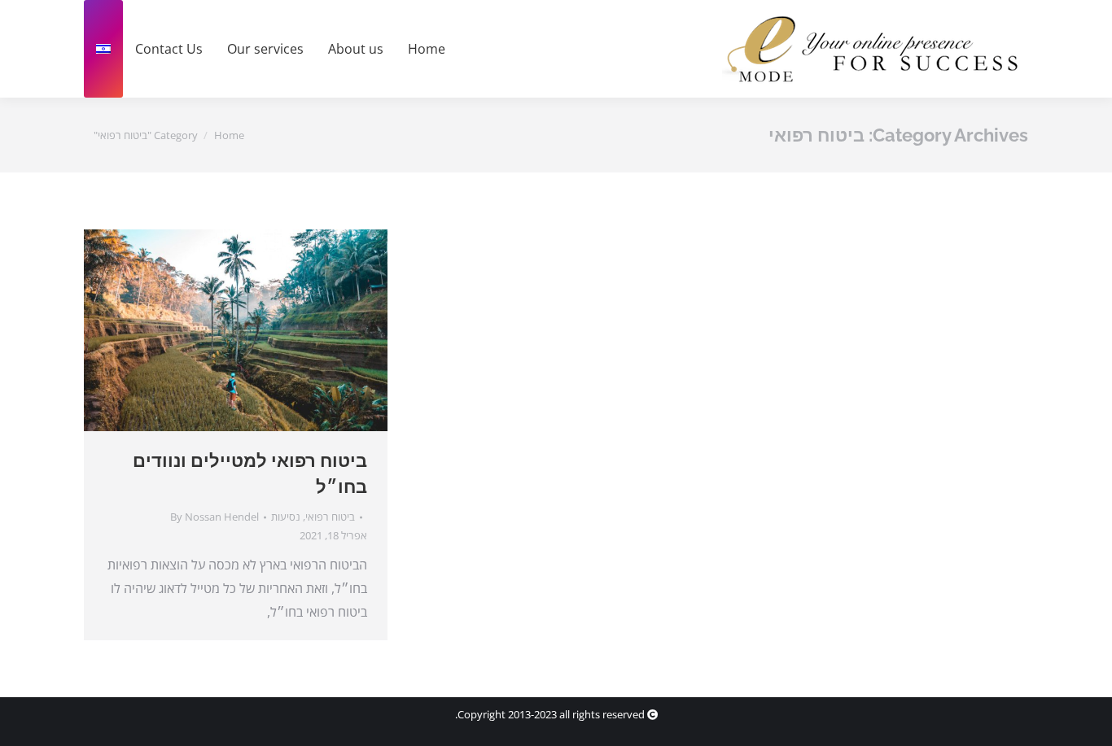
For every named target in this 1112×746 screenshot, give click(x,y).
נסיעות (285, 516)
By (214, 516)
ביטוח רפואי (330, 516)
